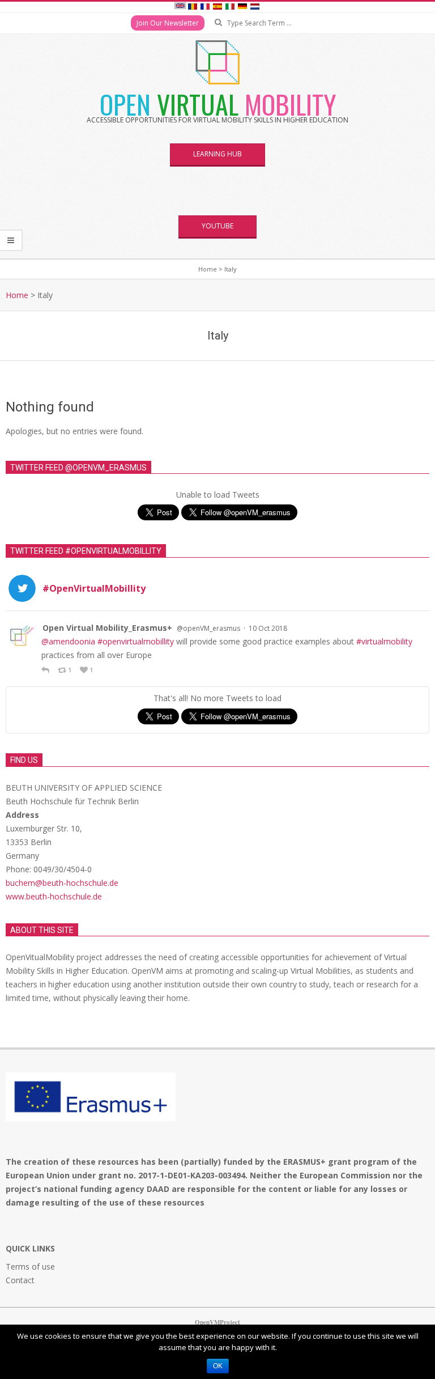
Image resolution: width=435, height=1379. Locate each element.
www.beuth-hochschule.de (54, 896)
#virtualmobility (384, 641)
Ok (218, 1366)
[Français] (205, 7)
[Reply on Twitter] (47, 670)
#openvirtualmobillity (135, 641)
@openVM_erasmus (208, 628)
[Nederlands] (255, 7)
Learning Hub (217, 154)
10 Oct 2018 (268, 628)
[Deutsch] (242, 7)
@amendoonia (68, 641)
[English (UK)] (180, 7)
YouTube (217, 226)
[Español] (217, 7)
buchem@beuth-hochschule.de (62, 882)
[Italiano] (230, 7)
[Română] (192, 7)
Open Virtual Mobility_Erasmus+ (107, 627)
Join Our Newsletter (168, 23)
